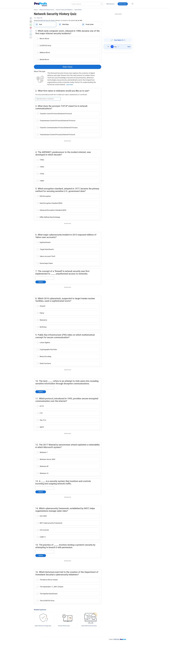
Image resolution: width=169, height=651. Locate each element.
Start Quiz (67, 67)
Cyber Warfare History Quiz (89, 625)
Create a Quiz (122, 4)
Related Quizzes (40, 610)
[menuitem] (110, 4)
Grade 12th (39, 18)
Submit (40, 282)
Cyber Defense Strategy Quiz (43, 625)
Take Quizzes (110, 4)
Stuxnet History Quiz (64, 625)
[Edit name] (118, 46)
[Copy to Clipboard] (31, 34)
